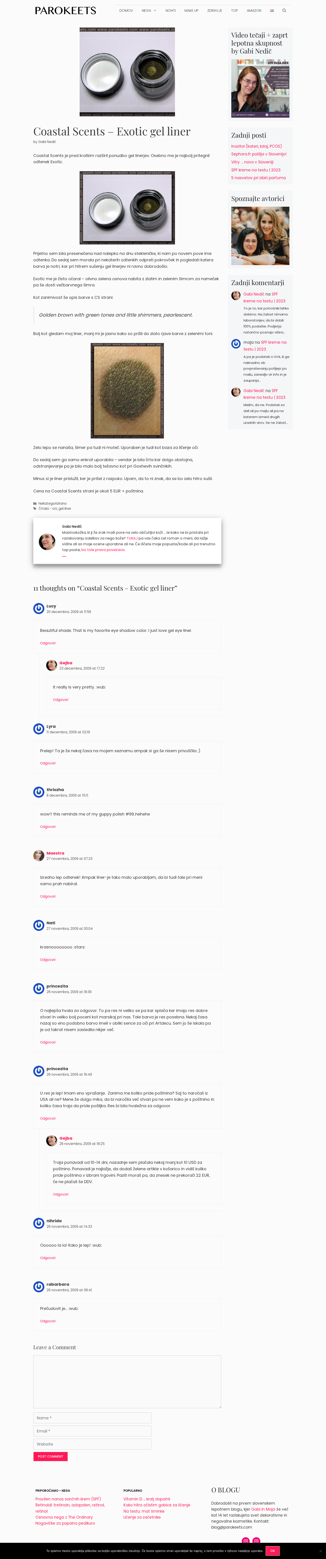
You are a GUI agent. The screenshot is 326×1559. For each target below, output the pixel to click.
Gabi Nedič (254, 294)
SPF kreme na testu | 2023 (256, 170)
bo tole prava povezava (102, 549)
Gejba (65, 663)
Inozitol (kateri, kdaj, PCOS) (256, 146)
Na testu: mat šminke (144, 1511)
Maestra (55, 853)
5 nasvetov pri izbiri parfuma (258, 177)
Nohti (171, 10)
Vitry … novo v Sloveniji (252, 162)
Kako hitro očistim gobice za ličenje (157, 1505)
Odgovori (47, 643)
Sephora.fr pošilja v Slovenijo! (259, 154)
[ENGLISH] (272, 10)
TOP (234, 10)
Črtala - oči (48, 508)
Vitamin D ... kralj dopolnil (147, 1499)
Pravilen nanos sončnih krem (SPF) (68, 1499)
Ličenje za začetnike (142, 1517)
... (64, 554)
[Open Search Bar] (284, 10)
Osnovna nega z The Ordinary (64, 1517)
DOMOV (126, 10)
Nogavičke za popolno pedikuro (65, 1523)
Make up (191, 10)
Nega (146, 10)
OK (272, 1551)
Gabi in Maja (263, 1509)
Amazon (254, 10)
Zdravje (214, 10)
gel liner (65, 508)
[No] (320, 1551)
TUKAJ (132, 538)
